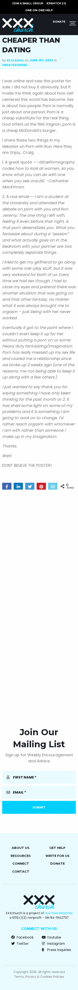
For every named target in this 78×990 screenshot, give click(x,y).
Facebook (25, 937)
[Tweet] (29, 486)
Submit (39, 807)
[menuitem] (27, 3)
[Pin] (41, 486)
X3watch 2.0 (56, 3)
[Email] (52, 486)
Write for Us (58, 856)
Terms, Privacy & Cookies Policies (39, 976)
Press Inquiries (58, 950)
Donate (59, 21)
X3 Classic (15, 60)
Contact (20, 871)
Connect (20, 863)
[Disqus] (39, 548)
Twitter (22, 943)
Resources (21, 856)
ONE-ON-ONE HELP (39, 10)
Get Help (57, 848)
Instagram (55, 943)
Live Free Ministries (59, 913)
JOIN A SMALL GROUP (27, 3)
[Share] (6, 486)
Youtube (53, 937)
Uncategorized (14, 65)
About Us (20, 848)
